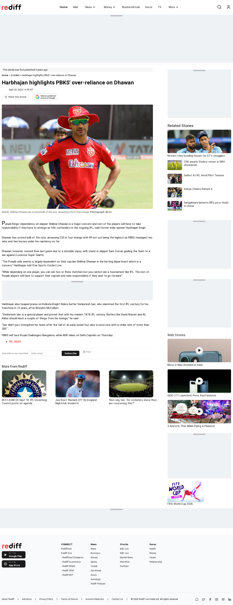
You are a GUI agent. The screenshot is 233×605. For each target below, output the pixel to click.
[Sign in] (228, 7)
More (172, 7)
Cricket (15, 75)
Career (152, 557)
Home (64, 7)
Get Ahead (96, 570)
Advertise (26, 599)
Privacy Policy (46, 599)
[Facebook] (210, 599)
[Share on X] (203, 599)
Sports (94, 562)
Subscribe (70, 353)
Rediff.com (144, 599)
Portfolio (124, 566)
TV (159, 7)
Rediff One (66, 553)
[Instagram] (216, 599)
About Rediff (8, 599)
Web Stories (176, 335)
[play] (199, 350)
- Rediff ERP (67, 575)
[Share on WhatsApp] (197, 599)
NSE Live (124, 553)
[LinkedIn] (229, 599)
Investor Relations (95, 599)
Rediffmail (66, 549)
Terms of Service (69, 599)
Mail (75, 7)
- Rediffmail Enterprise (72, 557)
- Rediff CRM (67, 570)
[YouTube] (223, 599)
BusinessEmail (131, 7)
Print (88, 352)
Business (95, 553)
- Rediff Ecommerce (71, 562)
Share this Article (17, 97)
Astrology (95, 579)
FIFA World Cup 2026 (180, 504)
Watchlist (125, 562)
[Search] (219, 7)
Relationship (155, 562)
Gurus (148, 7)
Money (108, 7)
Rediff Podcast (98, 583)
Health (152, 549)
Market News (126, 557)
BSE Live (124, 549)
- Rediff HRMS (68, 566)
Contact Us (117, 599)
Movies (94, 557)
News (88, 7)
